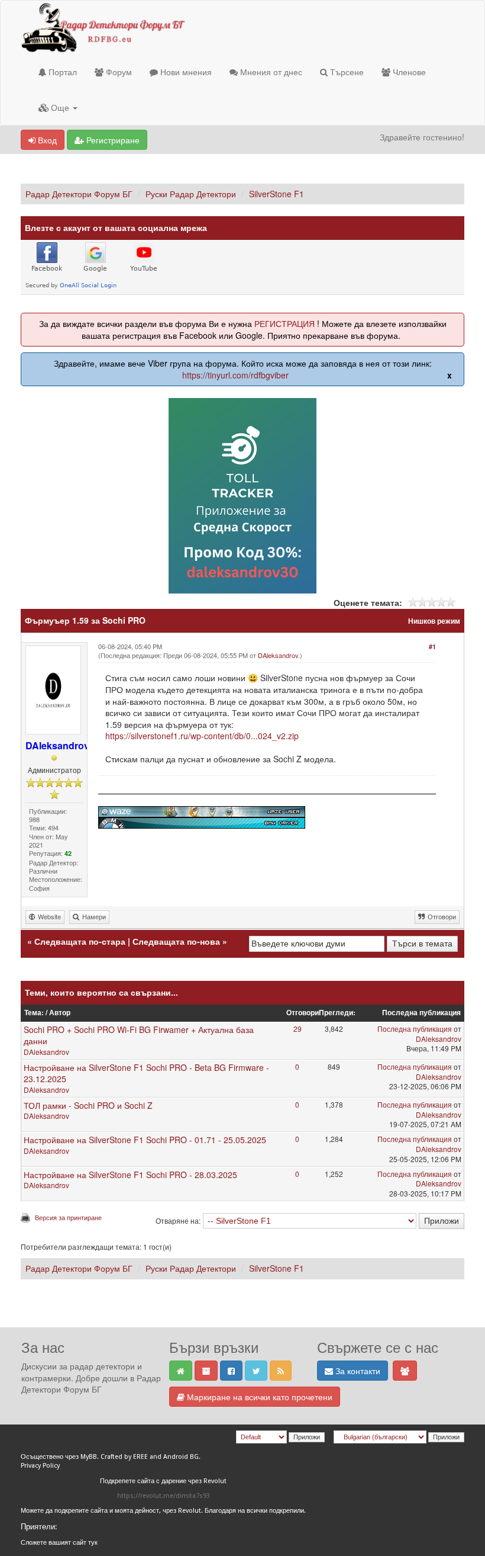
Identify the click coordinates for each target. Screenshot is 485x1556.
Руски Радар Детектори (191, 194)
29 (297, 1029)
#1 (432, 646)
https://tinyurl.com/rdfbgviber (235, 375)
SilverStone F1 (276, 194)
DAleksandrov (278, 655)
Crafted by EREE (124, 1457)
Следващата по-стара (79, 941)
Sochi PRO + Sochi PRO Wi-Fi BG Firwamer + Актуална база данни (139, 1035)
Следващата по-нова (176, 941)
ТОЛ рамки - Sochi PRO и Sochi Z (88, 1105)
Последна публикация (414, 1029)
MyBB (88, 1457)
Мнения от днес (270, 72)
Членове (408, 72)
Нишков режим (434, 621)
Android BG (181, 1457)
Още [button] (60, 107)
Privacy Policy (40, 1466)
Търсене (346, 72)
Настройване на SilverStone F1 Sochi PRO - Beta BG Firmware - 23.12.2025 (146, 1073)
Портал (61, 72)
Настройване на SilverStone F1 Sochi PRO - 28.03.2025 (130, 1174)
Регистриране (112, 140)
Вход (46, 140)
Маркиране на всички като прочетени (258, 1397)
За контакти (356, 1371)
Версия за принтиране (68, 1217)
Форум (118, 72)
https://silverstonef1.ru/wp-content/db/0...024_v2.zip (202, 736)
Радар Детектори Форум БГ (78, 194)
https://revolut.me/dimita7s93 (163, 1496)
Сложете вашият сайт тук (59, 1543)
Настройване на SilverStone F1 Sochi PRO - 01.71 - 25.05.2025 (145, 1140)
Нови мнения (185, 72)
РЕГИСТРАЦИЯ (284, 323)
